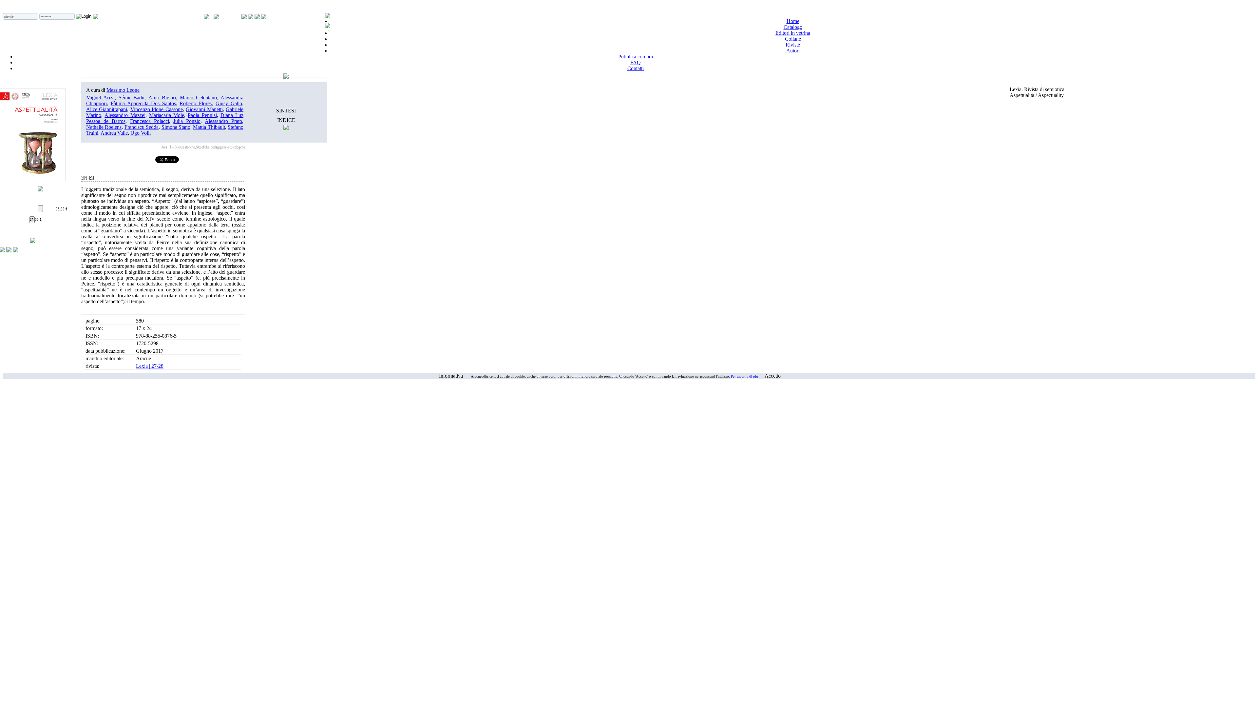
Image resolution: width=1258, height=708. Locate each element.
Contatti (635, 68)
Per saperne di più (744, 376)
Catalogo (793, 27)
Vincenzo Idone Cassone (156, 109)
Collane (793, 39)
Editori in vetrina (792, 33)
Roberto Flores (196, 103)
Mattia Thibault (209, 127)
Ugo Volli (140, 133)
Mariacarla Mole (166, 115)
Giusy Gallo (229, 103)
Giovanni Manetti (204, 109)
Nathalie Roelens (104, 127)
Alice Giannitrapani (106, 109)
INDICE (286, 120)
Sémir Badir (131, 97)
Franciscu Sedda (141, 127)
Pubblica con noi (635, 56)
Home (793, 21)
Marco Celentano (198, 97)
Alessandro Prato (223, 121)
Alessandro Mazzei (125, 115)
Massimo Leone (123, 90)
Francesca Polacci (149, 121)
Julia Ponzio (186, 121)
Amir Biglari (162, 97)
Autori (793, 50)
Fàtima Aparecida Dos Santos (143, 103)
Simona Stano (176, 127)
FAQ (635, 62)
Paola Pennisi (202, 115)
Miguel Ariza (100, 97)
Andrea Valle (114, 133)
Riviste (793, 45)
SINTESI (286, 110)
